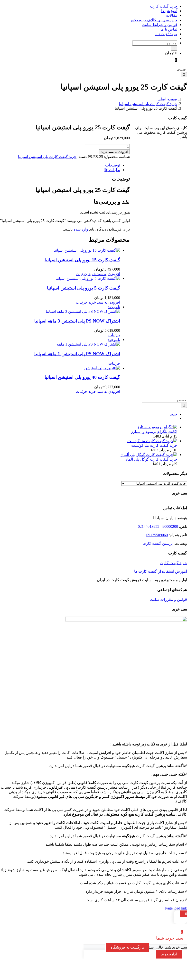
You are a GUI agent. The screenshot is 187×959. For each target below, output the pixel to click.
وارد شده (81, 229)
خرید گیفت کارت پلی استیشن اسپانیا (47, 157)
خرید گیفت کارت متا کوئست (154, 445)
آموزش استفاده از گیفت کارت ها (160, 571)
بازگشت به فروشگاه (127, 947)
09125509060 (157, 535)
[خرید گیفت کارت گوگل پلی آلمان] (149, 455)
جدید (173, 414)
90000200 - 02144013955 (158, 526)
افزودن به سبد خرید (114, 152)
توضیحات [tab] (112, 165)
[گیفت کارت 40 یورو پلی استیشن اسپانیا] (60, 368)
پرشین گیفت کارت (157, 543)
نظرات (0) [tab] (112, 170)
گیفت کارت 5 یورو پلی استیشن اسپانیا (83, 287)
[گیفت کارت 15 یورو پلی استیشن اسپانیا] (60, 250)
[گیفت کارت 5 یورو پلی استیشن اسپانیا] (60, 278)
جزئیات (81, 274)
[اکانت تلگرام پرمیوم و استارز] (157, 427)
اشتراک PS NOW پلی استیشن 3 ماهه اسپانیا (77, 320)
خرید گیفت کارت (173, 563)
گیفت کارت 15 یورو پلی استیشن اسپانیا (82, 259)
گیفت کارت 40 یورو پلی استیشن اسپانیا (82, 377)
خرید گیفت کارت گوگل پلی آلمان (150, 459)
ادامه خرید (169, 954)
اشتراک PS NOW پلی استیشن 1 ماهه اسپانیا (77, 353)
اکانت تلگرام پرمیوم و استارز (154, 432)
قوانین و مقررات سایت (168, 599)
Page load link (176, 908)
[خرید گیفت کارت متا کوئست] (152, 441)
